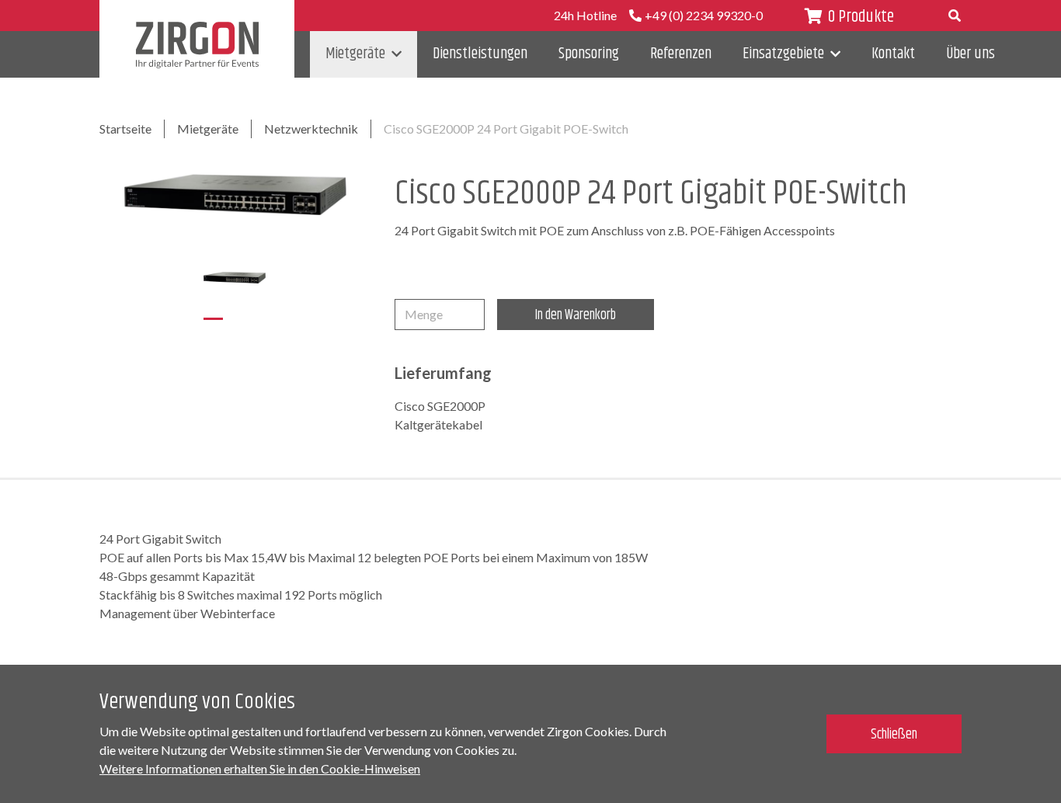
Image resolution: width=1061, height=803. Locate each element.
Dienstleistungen (480, 54)
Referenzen (680, 54)
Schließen (894, 735)
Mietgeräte (355, 54)
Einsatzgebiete (783, 54)
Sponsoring (588, 54)
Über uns (970, 54)
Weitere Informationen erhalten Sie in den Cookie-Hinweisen (259, 768)
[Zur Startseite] (196, 45)
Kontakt (893, 54)
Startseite (125, 128)
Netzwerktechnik (311, 128)
